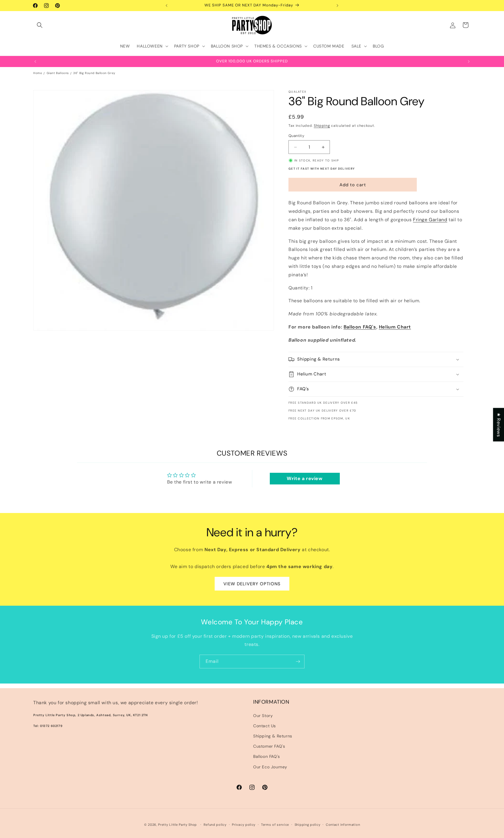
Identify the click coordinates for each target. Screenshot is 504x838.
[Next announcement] (337, 5)
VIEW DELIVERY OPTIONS (252, 583)
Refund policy (215, 825)
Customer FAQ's (269, 746)
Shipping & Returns (272, 736)
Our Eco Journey (270, 767)
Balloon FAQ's (360, 327)
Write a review (304, 478)
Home (37, 73)
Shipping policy (308, 825)
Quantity (296, 135)
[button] (39, 25)
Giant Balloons (58, 73)
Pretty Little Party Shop (177, 825)
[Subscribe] (297, 661)
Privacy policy (244, 825)
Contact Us (264, 725)
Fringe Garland (430, 220)
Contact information (343, 825)
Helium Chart (395, 327)
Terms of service (275, 825)
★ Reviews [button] (499, 424)
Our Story (263, 715)
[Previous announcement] (166, 5)
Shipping (322, 125)
